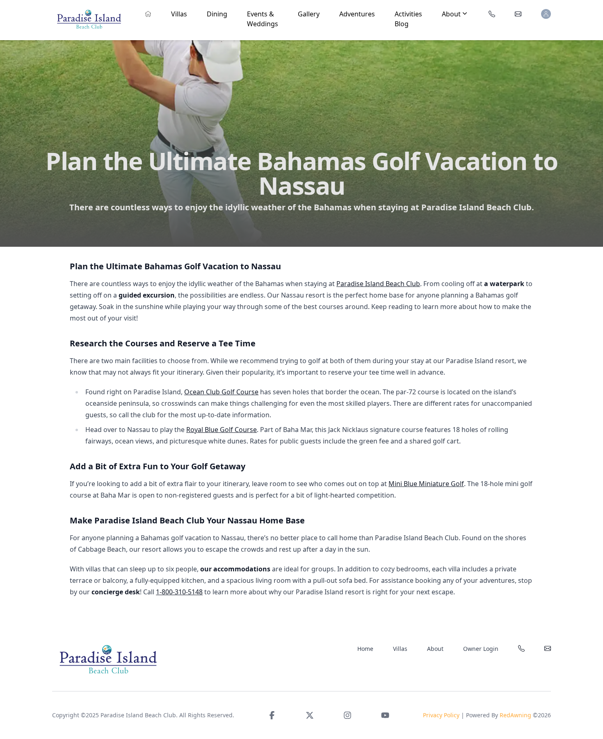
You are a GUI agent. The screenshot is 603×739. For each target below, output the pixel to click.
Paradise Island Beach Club (378, 283)
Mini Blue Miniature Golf (426, 483)
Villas (400, 649)
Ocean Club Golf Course (221, 391)
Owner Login (480, 649)
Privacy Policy (441, 715)
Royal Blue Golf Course (221, 429)
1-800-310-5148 (179, 591)
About (435, 649)
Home (365, 649)
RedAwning (515, 715)
